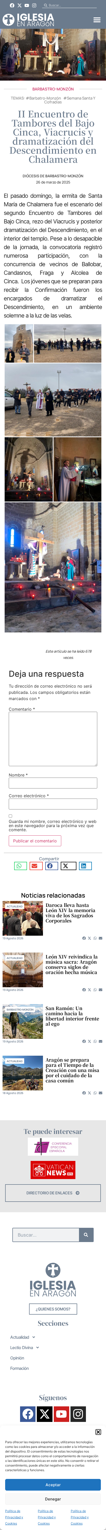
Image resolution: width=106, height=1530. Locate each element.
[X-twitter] (19, 5)
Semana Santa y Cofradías (69, 100)
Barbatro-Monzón (45, 98)
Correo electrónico (29, 796)
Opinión (17, 1357)
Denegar (53, 1499)
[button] (98, 1432)
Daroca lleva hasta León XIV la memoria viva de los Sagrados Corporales (70, 912)
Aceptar (53, 1484)
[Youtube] (27, 5)
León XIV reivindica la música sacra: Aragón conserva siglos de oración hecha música (72, 964)
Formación (19, 1368)
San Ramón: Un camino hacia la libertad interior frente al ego (72, 1016)
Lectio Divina (21, 1347)
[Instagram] (34, 5)
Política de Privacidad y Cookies (14, 1517)
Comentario (22, 709)
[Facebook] (12, 5)
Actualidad (15, 906)
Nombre (18, 775)
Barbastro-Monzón (53, 89)
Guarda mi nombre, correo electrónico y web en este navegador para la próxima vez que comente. (52, 825)
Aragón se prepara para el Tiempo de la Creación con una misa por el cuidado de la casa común (72, 1070)
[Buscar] (86, 1235)
